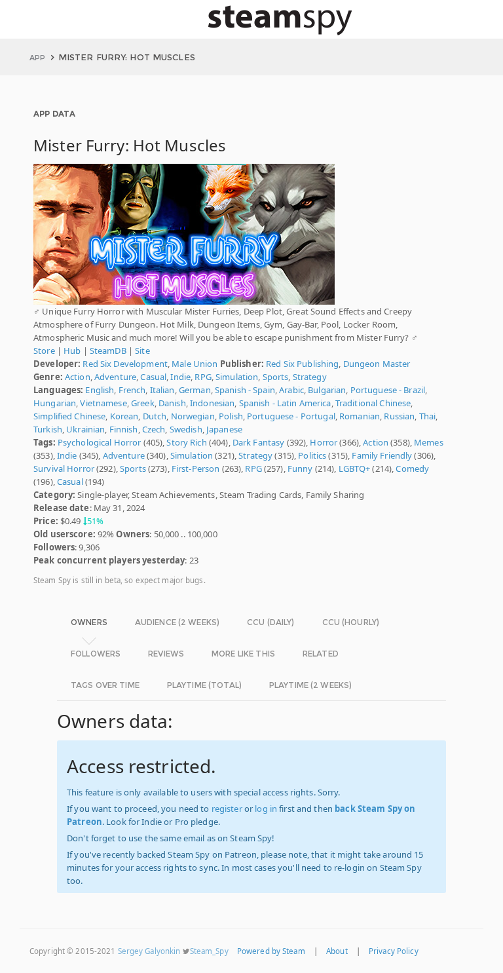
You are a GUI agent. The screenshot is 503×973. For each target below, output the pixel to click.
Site (142, 350)
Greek (143, 403)
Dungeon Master (377, 364)
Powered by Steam (271, 951)
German (195, 390)
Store (44, 350)
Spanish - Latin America (285, 403)
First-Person (196, 468)
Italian (162, 390)
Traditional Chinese (373, 403)
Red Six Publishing (302, 364)
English (99, 390)
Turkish (47, 429)
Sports (276, 377)
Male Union (194, 364)
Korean (124, 416)
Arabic (291, 390)
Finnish (123, 429)
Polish (231, 416)
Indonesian (212, 403)
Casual (153, 377)
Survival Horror (63, 468)
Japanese (224, 429)
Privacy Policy (394, 951)
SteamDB (108, 350)
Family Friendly (382, 455)
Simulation (236, 377)
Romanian (359, 416)
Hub (72, 350)
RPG (203, 377)
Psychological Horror (99, 442)
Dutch (155, 416)
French (132, 390)
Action (77, 377)
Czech (154, 429)
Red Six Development (125, 364)
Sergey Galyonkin (149, 951)
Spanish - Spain (245, 390)
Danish (172, 403)
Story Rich (186, 442)
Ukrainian (85, 429)
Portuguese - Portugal (291, 416)
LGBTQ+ (355, 468)
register (227, 808)
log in (266, 808)
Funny (300, 468)
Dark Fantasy (259, 442)
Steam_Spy (209, 951)
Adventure (115, 377)
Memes (428, 442)
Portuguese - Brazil (387, 390)
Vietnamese (103, 403)
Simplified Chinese (69, 416)
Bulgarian (327, 390)
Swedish (186, 429)
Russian (399, 416)
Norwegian (193, 416)
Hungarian (54, 403)
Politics (312, 455)
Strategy (310, 377)
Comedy (412, 468)
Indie (180, 377)
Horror (323, 442)
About (337, 951)
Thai (427, 416)
